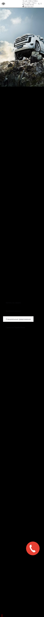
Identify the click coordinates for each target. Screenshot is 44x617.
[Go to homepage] (3, 4)
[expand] (41, 3)
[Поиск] (39, 4)
